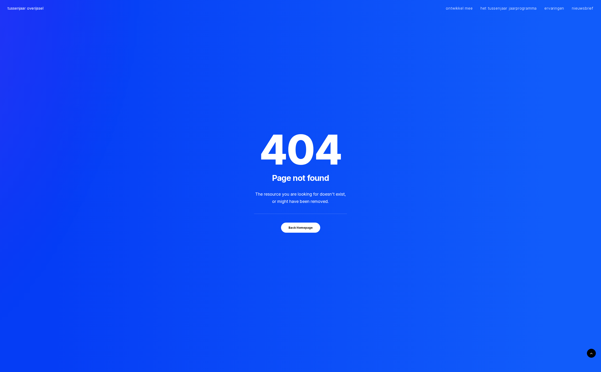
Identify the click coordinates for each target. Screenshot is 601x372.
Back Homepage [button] (301, 227)
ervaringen (554, 8)
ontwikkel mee (459, 8)
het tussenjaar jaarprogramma (509, 8)
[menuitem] (461, 8)
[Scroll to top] (591, 352)
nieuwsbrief (582, 8)
